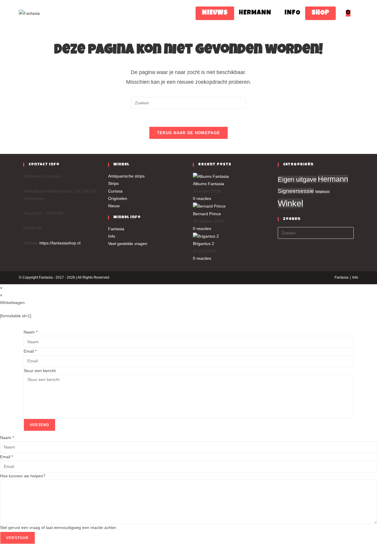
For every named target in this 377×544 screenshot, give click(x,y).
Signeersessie (296, 191)
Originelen (117, 198)
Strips (113, 183)
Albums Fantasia (208, 183)
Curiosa (115, 191)
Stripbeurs (322, 191)
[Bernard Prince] (209, 206)
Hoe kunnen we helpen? (22, 476)
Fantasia (116, 228)
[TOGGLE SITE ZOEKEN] (358, 13)
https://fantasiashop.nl (59, 243)
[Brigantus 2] (206, 236)
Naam (30, 332)
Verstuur (17, 538)
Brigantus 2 (203, 243)
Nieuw (114, 205)
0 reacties (202, 198)
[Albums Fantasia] (211, 176)
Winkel (290, 203)
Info (111, 236)
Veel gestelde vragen (127, 243)
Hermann (333, 179)
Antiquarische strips (126, 176)
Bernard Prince (207, 213)
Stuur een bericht (40, 370)
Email (30, 351)
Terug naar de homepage (188, 133)
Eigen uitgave (297, 179)
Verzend (39, 425)
